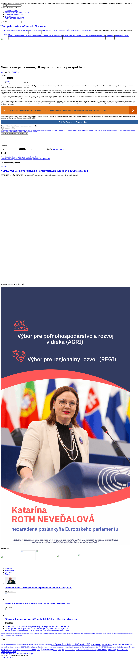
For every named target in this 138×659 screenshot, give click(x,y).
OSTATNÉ (7, 34)
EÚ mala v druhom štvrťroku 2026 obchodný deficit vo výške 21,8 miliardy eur (41, 619)
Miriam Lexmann (58, 633)
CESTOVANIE (12, 36)
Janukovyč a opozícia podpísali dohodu (20, 157)
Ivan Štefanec (99, 633)
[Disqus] (69, 203)
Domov (82, 30)
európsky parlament (111, 633)
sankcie (38, 650)
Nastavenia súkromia (8, 652)
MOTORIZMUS (60, 30)
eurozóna (3, 635)
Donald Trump (10, 644)
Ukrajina (31, 633)
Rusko (40, 633)
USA (27, 633)
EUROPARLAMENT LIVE (14, 14)
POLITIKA (7, 30)
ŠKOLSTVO (52, 30)
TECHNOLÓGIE (43, 36)
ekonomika (19, 644)
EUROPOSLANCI (11, 11)
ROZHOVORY (32, 30)
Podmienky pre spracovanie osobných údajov (17, 653)
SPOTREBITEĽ (20, 36)
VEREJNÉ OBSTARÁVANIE (97, 36)
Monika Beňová (121, 647)
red (2, 72)
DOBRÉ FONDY (110, 36)
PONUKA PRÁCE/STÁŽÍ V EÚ (82, 36)
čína (127, 650)
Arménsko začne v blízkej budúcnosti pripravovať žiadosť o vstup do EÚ (38, 588)
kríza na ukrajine (58, 149)
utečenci (24, 633)
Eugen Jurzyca (15, 635)
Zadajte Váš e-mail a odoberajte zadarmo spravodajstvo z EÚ (19, 126)
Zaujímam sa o (5, 128)
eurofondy (8, 635)
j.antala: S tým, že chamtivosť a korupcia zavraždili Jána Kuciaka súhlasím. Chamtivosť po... (38, 626)
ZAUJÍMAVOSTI (58, 36)
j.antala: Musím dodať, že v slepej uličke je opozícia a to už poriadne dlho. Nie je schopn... (37, 628)
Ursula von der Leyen (70, 650)
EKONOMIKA (13, 30)
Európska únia (120, 633)
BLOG (116, 36)
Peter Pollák (4, 650)
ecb (15, 644)
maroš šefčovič (60, 647)
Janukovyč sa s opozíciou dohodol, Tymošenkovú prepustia (25, 159)
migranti (64, 633)
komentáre (8, 572)
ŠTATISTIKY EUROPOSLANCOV (17, 13)
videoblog (3, 633)
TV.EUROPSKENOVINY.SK (15, 18)
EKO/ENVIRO (21, 30)
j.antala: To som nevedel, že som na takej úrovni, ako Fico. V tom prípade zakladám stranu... (37, 630)
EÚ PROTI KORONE (68, 36)
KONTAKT (9, 16)
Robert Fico (45, 633)
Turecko (55, 650)
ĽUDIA (26, 30)
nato (127, 647)
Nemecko (51, 633)
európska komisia (128, 633)
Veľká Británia (9, 633)
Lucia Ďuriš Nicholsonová (50, 647)
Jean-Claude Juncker (13, 647)
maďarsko (76, 647)
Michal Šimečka (93, 647)
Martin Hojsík (77, 633)
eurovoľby (41, 644)
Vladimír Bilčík (121, 650)
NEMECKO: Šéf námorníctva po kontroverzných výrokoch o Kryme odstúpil (44, 170)
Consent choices (7, 657)
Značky (7, 574)
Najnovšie (8, 569)
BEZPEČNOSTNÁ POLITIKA (72, 30)
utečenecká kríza (17, 633)
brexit (20, 635)
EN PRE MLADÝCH (123, 36)
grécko (104, 633)
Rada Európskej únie (18, 650)
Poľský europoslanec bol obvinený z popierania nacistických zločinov (37, 603)
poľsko (10, 650)
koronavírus (92, 633)
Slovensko (36, 633)
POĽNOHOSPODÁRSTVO (32, 36)
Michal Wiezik (70, 633)
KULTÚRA (51, 36)
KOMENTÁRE (45, 30)
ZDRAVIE (39, 30)
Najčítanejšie (9, 570)
